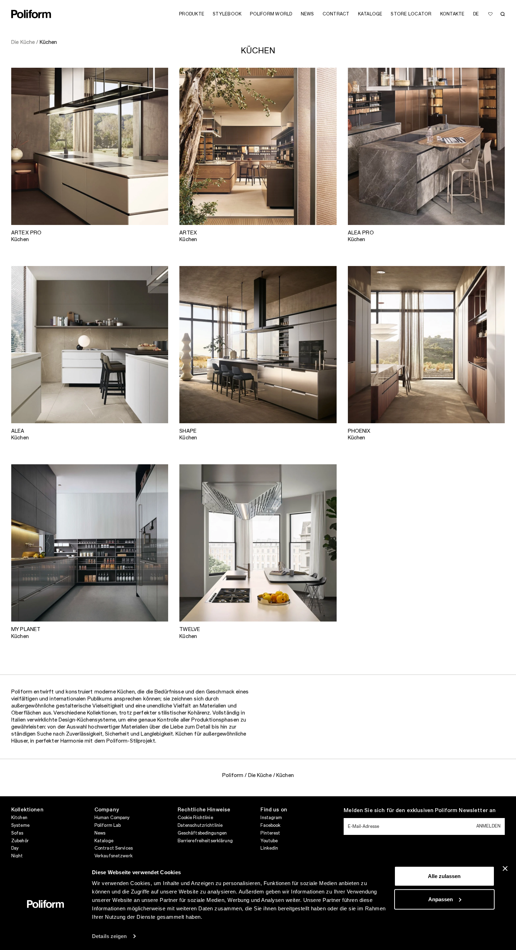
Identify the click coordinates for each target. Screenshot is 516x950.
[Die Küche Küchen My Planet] (89, 542)
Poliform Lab (107, 825)
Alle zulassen (444, 876)
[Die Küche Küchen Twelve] (257, 542)
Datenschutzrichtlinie (200, 825)
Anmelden (488, 826)
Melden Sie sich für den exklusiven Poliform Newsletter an (420, 810)
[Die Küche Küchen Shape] (257, 344)
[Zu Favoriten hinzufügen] (490, 14)
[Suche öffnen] (503, 14)
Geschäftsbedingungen (202, 833)
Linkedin (269, 848)
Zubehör (20, 841)
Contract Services (113, 848)
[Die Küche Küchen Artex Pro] (89, 146)
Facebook (270, 825)
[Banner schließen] (505, 868)
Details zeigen (109, 936)
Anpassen (440, 899)
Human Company (112, 818)
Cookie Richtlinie (195, 818)
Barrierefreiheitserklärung (205, 841)
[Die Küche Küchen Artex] (257, 146)
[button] (157, 78)
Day (15, 848)
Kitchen (19, 818)
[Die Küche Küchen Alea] (89, 344)
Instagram (271, 818)
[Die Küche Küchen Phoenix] (426, 344)
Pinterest (270, 833)
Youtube (269, 841)
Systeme (20, 825)
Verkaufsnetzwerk (113, 856)
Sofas (17, 833)
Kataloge (103, 841)
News (99, 833)
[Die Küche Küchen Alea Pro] (426, 146)
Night (17, 856)
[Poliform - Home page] (31, 14)
